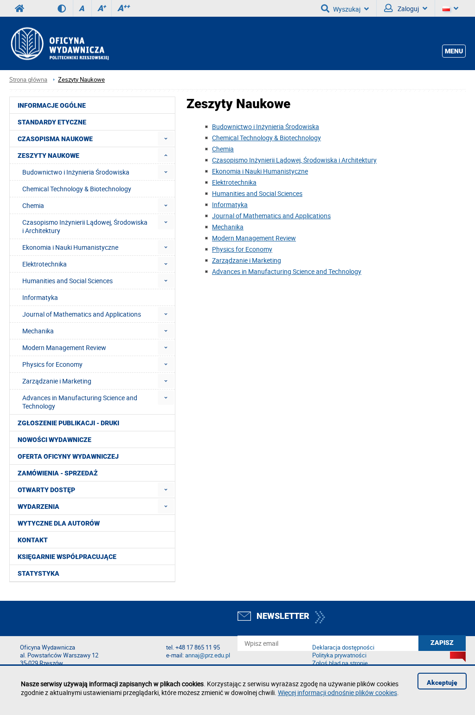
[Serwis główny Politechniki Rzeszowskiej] (19, 8)
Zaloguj (407, 8)
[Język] (450, 8)
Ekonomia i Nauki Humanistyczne (260, 171)
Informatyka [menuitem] (40, 297)
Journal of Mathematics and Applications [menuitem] (81, 314)
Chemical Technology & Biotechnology (266, 137)
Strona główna (28, 80)
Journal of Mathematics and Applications (271, 215)
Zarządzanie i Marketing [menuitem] (56, 381)
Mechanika (228, 226)
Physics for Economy (242, 249)
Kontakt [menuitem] (33, 540)
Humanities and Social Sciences (257, 193)
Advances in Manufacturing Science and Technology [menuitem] (79, 401)
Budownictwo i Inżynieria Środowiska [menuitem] (75, 172)
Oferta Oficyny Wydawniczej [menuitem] (68, 456)
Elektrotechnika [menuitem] (44, 264)
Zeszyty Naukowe (81, 80)
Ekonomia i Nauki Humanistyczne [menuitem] (70, 247)
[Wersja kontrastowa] (65, 8)
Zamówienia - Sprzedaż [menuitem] (58, 473)
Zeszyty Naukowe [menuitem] (48, 155)
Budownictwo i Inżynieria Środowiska (265, 126)
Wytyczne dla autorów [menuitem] (59, 523)
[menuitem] (166, 138)
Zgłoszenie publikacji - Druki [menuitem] (68, 423)
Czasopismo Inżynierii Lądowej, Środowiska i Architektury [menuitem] (85, 226)
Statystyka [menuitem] (38, 573)
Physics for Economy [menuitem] (52, 364)
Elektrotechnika (234, 182)
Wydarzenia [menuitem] (38, 506)
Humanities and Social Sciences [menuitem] (67, 280)
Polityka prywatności (339, 655)
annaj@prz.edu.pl (207, 655)
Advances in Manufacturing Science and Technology (286, 271)
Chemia (223, 148)
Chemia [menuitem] (33, 205)
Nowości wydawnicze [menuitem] (54, 439)
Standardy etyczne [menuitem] (52, 122)
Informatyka (230, 204)
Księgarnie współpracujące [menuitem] (67, 556)
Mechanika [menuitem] (38, 330)
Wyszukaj (346, 9)
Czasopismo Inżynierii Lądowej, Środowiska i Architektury (294, 160)
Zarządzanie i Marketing (246, 260)
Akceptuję (442, 682)
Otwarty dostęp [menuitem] (46, 490)
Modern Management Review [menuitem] (64, 347)
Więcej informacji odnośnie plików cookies (337, 692)
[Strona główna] (59, 43)
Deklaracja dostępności (343, 647)
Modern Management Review (254, 238)
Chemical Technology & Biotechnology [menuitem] (76, 188)
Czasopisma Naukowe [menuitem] (55, 139)
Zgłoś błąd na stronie (340, 663)
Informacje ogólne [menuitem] (52, 105)
